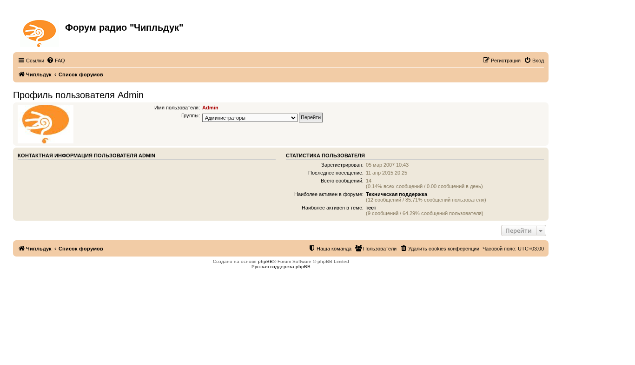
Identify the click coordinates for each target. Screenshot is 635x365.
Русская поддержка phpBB (281, 266)
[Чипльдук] (40, 31)
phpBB (265, 261)
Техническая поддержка (396, 194)
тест (371, 207)
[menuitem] (55, 60)
